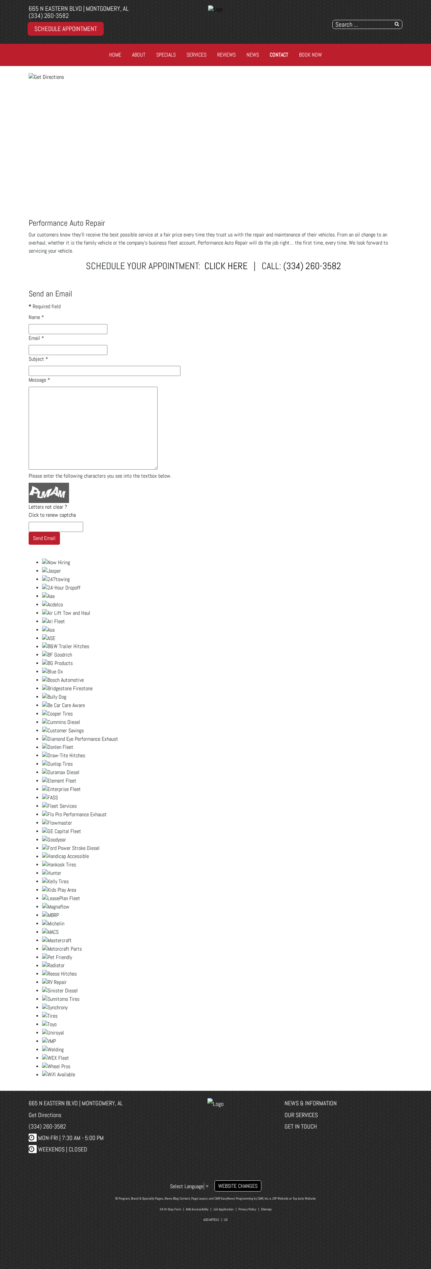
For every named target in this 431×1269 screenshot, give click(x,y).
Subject (38, 358)
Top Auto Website (304, 1198)
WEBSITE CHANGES (238, 1185)
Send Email (44, 538)
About (138, 54)
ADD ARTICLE (211, 1219)
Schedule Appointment (65, 29)
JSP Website (280, 1198)
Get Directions (45, 1115)
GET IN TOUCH (301, 1126)
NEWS (252, 54)
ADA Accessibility (197, 1209)
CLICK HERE (225, 266)
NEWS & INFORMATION (311, 1103)
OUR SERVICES (301, 1115)
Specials (166, 54)
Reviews (226, 54)
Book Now (310, 54)
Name (36, 317)
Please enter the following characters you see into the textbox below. (100, 475)
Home (115, 54)
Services (196, 54)
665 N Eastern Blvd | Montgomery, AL (79, 8)
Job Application (223, 1209)
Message (39, 379)
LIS (226, 1219)
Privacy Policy (247, 1209)
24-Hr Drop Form (170, 1209)
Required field (45, 306)
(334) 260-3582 (49, 15)
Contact (279, 54)
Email (36, 338)
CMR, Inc (263, 1198)
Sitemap (266, 1209)
